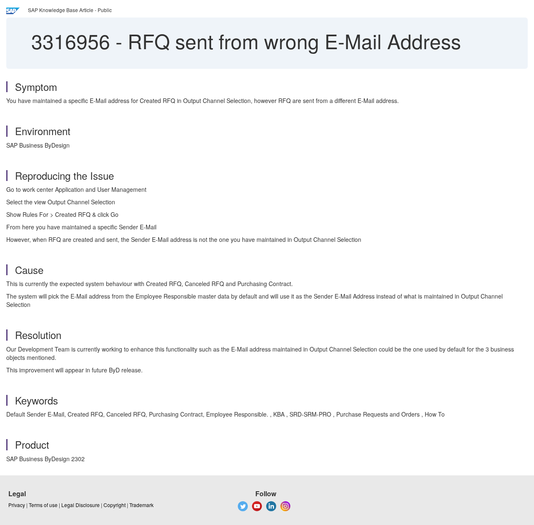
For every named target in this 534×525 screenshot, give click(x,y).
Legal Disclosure (80, 504)
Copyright (114, 504)
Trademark (141, 504)
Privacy (16, 504)
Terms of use (43, 504)
